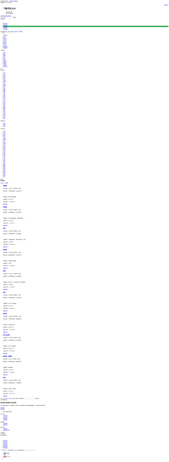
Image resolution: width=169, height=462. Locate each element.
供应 (6, 15)
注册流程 (5, 428)
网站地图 (5, 447)
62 (5, 398)
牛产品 (4, 39)
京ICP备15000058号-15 (30, 450)
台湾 (4, 115)
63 (6, 398)
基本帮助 (5, 419)
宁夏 (4, 112)
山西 (4, 79)
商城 (4, 15)
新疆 (4, 114)
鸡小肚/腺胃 (6, 335)
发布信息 (3, 18)
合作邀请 (5, 423)
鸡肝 (4, 228)
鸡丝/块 (5, 65)
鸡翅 (4, 54)
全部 (4, 36)
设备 (8, 15)
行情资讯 (5, 29)
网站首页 (5, 23)
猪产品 (4, 38)
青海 (4, 111)
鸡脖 (4, 59)
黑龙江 (4, 85)
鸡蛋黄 (5, 207)
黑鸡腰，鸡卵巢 (7, 356)
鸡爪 (4, 56)
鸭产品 (4, 43)
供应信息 (5, 25)
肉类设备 (5, 27)
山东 (4, 93)
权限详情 (156, 438)
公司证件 (5, 415)
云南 (4, 106)
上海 (4, 74)
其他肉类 (5, 46)
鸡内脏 (20, 31)
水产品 (4, 45)
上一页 (8, 398)
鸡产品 (16, 31)
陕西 (4, 108)
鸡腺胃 (5, 185)
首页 (9, 31)
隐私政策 (162, 438)
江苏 (4, 86)
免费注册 (16, 1)
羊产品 (4, 40)
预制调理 (5, 47)
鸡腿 (4, 55)
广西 (4, 100)
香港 (4, 117)
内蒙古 (4, 81)
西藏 (4, 107)
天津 (4, 75)
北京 (4, 72)
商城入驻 (5, 424)
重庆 (4, 76)
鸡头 (4, 58)
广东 (4, 99)
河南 (4, 94)
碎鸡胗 (5, 249)
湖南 (4, 97)
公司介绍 (5, 416)
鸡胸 (4, 52)
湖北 (4, 96)
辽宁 (4, 82)
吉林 (4, 83)
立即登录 (11, 1)
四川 (4, 103)
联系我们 (5, 418)
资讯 (10, 15)
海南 (4, 101)
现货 (4, 124)
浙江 (4, 88)
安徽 (4, 89)
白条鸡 (4, 61)
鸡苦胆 (5, 313)
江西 (4, 92)
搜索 (14, 17)
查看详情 (5, 204)
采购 (2, 15)
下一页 (11, 398)
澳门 (4, 118)
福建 (4, 90)
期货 (4, 126)
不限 (4, 123)
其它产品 (5, 66)
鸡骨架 (4, 62)
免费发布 (3, 407)
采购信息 (5, 26)
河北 (4, 78)
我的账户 (166, 5)
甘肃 (4, 110)
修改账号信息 (6, 430)
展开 (2, 69)
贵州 (4, 104)
